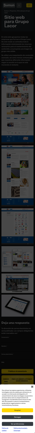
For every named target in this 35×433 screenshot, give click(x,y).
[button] (32, 387)
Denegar (17, 417)
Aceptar (17, 410)
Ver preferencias (17, 424)
